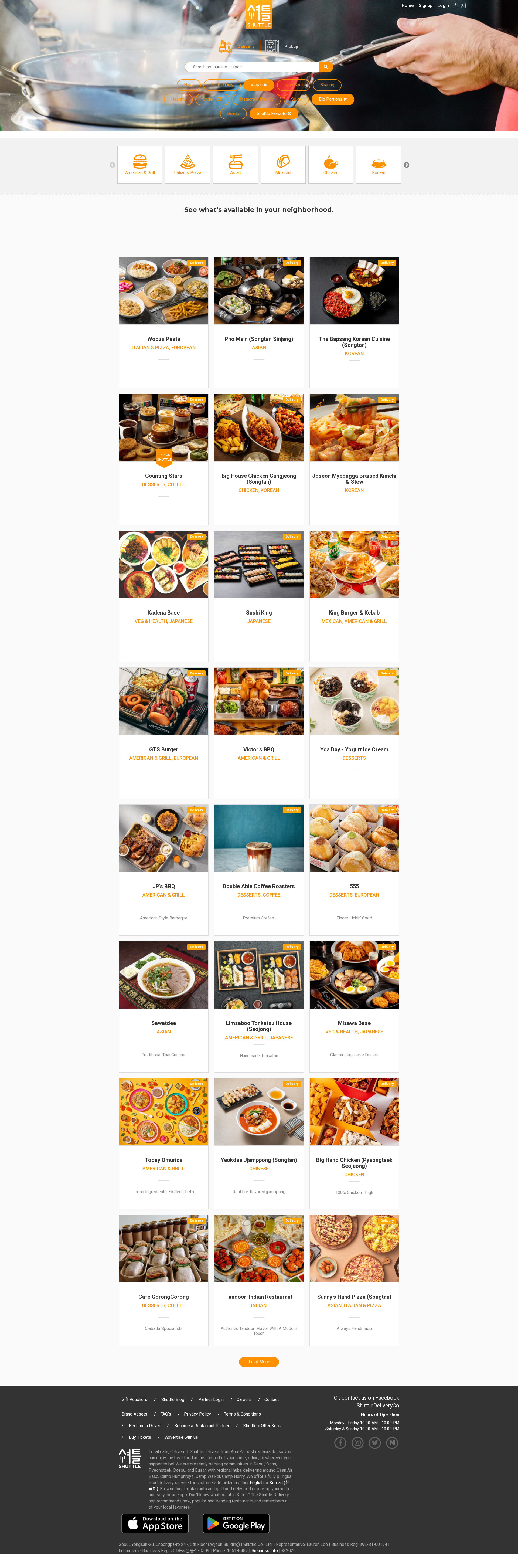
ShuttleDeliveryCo (378, 1405)
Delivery (245, 46)
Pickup (291, 46)
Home (408, 5)
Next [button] (406, 164)
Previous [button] (112, 164)
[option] (139, 165)
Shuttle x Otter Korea (262, 1425)
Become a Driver (144, 1425)
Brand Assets (134, 1414)
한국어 (460, 5)
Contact (271, 1399)
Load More (259, 1361)
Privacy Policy (197, 1414)
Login (443, 5)
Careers (244, 1399)
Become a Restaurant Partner (201, 1425)
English (257, 1482)
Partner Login (211, 1399)
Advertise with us (181, 1437)
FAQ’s (165, 1414)
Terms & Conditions (242, 1414)
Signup (425, 5)
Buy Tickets (140, 1437)
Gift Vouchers (134, 1399)
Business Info (264, 1550)
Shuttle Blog (172, 1399)
